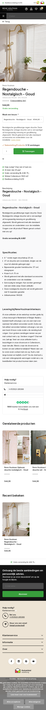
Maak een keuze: (10, 115)
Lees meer (15, 140)
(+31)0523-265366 (16, 389)
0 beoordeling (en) (18, 101)
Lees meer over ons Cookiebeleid (24, 695)
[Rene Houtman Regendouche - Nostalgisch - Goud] (15, 519)
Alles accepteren (13, 702)
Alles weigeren (34, 702)
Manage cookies (23, 707)
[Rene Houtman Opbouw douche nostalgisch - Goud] (15, 447)
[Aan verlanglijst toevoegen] (3, 159)
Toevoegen (30, 151)
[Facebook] (11, 661)
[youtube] (33, 661)
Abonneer (23, 594)
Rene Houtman (8, 85)
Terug (7, 21)
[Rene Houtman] (9, 9)
